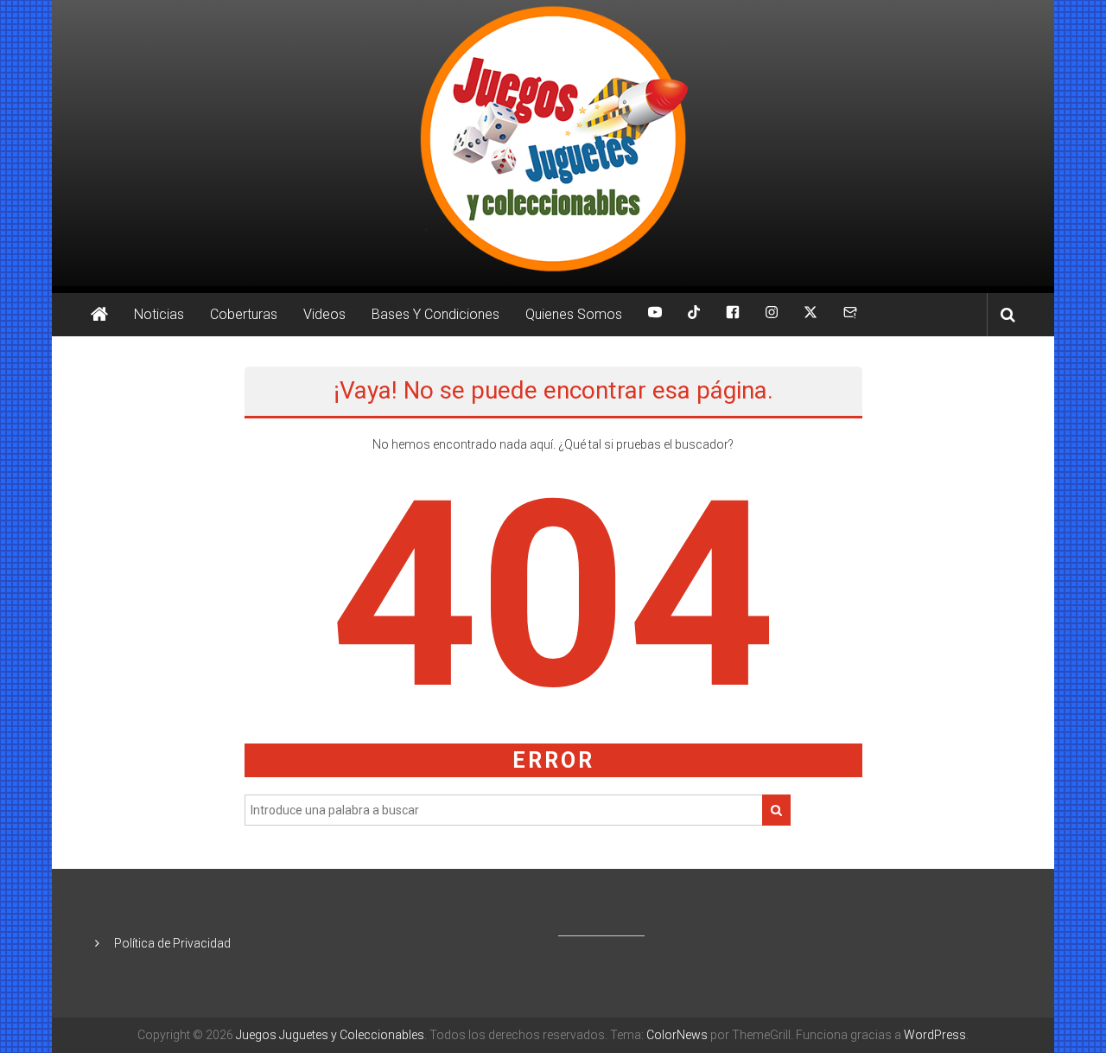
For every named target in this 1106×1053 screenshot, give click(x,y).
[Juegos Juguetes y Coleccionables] (553, 143)
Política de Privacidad (172, 943)
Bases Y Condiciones (435, 314)
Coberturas (243, 314)
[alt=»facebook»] (733, 314)
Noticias (159, 314)
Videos (324, 314)
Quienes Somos (573, 314)
